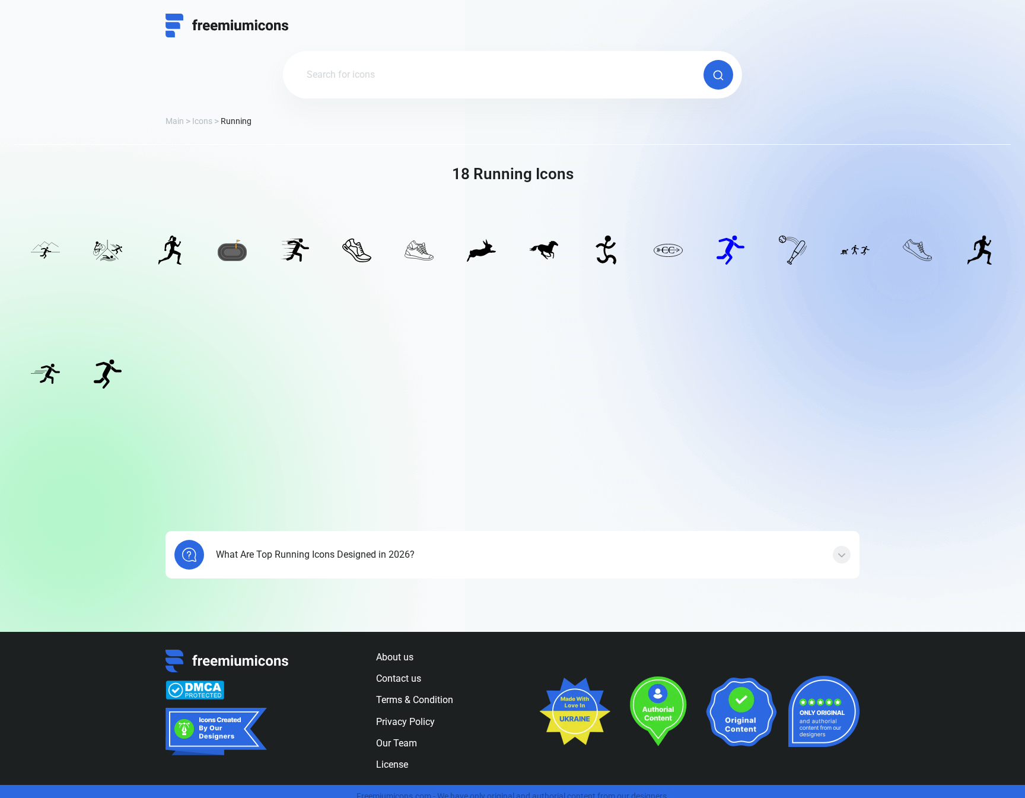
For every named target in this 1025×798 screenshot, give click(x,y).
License (392, 764)
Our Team (396, 743)
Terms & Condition (414, 699)
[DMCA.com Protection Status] (194, 690)
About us (394, 657)
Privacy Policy (405, 721)
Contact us (398, 678)
